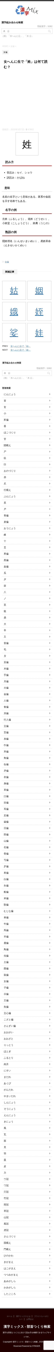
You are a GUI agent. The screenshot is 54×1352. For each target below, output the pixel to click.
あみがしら (10, 1281)
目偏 (6, 802)
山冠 (6, 1217)
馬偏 (6, 930)
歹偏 (6, 866)
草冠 (6, 1211)
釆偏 (6, 553)
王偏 (6, 1000)
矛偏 (6, 770)
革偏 (6, 790)
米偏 (6, 898)
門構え (7, 1249)
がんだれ (8, 1089)
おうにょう (10, 528)
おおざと (8, 1038)
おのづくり (10, 471)
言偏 (6, 732)
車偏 (6, 917)
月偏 (6, 681)
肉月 (6, 1064)
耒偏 (6, 873)
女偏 (7, 262)
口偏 (6, 796)
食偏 (6, 707)
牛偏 (6, 924)
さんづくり (10, 1236)
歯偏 (6, 821)
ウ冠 (6, 1179)
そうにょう (10, 1109)
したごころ (10, 1294)
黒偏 (6, 560)
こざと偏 (8, 1019)
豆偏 (6, 662)
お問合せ (30, 1319)
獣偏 (6, 904)
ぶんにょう (10, 496)
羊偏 (6, 936)
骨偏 (6, 853)
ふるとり (8, 1058)
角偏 (6, 758)
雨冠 (6, 1204)
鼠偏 (6, 975)
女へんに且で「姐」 (20, 350)
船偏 (6, 892)
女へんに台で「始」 (20, 346)
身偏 (6, 783)
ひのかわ (8, 1255)
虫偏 (6, 955)
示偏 (6, 994)
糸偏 (6, 739)
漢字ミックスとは (23, 1316)
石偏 (6, 847)
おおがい (8, 1032)
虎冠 (6, 1230)
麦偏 (6, 522)
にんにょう (10, 394)
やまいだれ (10, 1096)
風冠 (6, 1223)
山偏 (6, 841)
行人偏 (7, 719)
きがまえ (8, 1262)
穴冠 (6, 1192)
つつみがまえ (11, 1274)
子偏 (6, 987)
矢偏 (6, 885)
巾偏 (6, 745)
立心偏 (7, 1013)
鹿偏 (6, 943)
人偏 (6, 700)
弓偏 (6, 860)
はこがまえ (10, 1268)
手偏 (6, 675)
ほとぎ (7, 1051)
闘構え (7, 445)
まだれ (7, 1077)
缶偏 (6, 764)
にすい (7, 1070)
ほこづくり (10, 432)
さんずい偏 (10, 1026)
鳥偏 (6, 949)
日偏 (6, 828)
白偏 (6, 879)
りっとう (8, 1045)
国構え (7, 1243)
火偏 (6, 687)
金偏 (6, 694)
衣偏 (6, 777)
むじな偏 (8, 911)
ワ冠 (6, 1185)
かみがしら (10, 1287)
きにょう (8, 1121)
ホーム (9, 1316)
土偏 (6, 962)
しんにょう (10, 1102)
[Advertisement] (27, 99)
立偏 (6, 726)
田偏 (6, 834)
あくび (7, 1083)
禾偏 (6, 751)
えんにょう (10, 1115)
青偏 (6, 515)
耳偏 (6, 809)
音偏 (6, 643)
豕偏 (6, 420)
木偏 (6, 668)
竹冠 (6, 1198)
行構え (7, 490)
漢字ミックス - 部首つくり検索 (27, 1326)
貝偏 (6, 713)
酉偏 (6, 968)
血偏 (6, 566)
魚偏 (6, 1006)
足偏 (6, 815)
